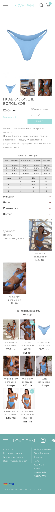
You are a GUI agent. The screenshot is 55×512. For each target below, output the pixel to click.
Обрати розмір (39, 109)
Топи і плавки (41, 453)
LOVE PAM (24, 441)
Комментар (10, 208)
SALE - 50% (40, 476)
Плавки (38, 457)
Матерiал (9, 196)
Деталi (7, 202)
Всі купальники (43, 449)
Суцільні (39, 464)
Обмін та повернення (15, 460)
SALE (37, 468)
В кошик (39, 121)
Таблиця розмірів (13, 457)
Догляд (7, 214)
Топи (37, 460)
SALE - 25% (40, 472)
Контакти (8, 449)
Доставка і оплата (12, 453)
